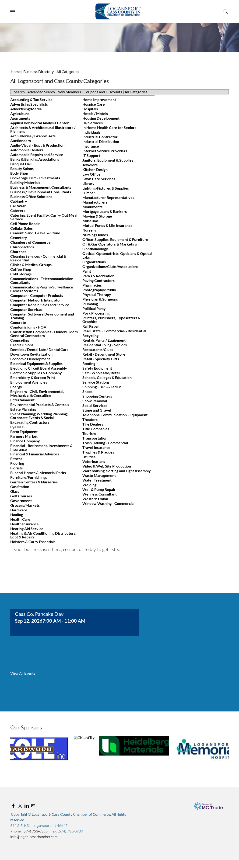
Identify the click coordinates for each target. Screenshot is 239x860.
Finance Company (25, 441)
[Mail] (33, 806)
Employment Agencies (28, 382)
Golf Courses (21, 496)
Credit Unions (21, 345)
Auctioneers (20, 140)
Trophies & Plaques (98, 452)
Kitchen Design (95, 169)
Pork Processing (95, 313)
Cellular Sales (21, 228)
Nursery (89, 230)
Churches (18, 251)
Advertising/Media (26, 109)
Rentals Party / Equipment (104, 340)
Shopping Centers (97, 396)
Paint (86, 271)
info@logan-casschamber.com (34, 836)
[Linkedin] (27, 806)
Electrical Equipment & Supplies (36, 363)
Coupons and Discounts (103, 92)
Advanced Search (41, 92)
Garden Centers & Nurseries (34, 482)
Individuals (91, 132)
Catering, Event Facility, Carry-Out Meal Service (43, 217)
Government (21, 500)
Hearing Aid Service (26, 528)
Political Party (94, 308)
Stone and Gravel (96, 410)
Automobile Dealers (26, 150)
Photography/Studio (99, 290)
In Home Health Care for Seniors (109, 127)
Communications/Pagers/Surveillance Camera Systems (41, 289)
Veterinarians (93, 461)
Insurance (90, 146)
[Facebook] (13, 806)
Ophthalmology (95, 248)
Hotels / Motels (95, 113)
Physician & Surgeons (100, 299)
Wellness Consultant (99, 494)
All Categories (67, 71)
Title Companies (95, 429)
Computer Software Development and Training (42, 316)
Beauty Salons (22, 168)
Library (88, 183)
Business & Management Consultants (40, 187)
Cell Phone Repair (25, 223)
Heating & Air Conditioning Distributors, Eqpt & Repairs (43, 535)
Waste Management (99, 475)
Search (19, 92)
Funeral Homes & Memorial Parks (38, 472)
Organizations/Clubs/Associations (110, 266)
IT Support (91, 155)
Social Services (94, 405)
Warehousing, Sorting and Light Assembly (116, 470)
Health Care (20, 519)
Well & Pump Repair (99, 489)
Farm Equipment (24, 431)
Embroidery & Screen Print (32, 377)
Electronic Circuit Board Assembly (38, 368)
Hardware (18, 510)
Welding (89, 484)
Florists (16, 468)
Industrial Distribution (100, 141)
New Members (69, 92)
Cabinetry (18, 201)
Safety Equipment (97, 368)
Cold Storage (21, 274)
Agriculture (19, 113)
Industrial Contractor (100, 137)
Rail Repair (91, 326)
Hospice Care (93, 104)
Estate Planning (23, 409)
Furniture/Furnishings (28, 477)
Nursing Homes (95, 234)
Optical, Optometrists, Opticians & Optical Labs (117, 255)
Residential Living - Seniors (104, 345)
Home (16, 71)
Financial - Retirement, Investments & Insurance (41, 447)
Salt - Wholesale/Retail (101, 373)
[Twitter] (20, 806)
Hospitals (90, 109)
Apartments (20, 118)
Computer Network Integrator (35, 300)
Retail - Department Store (103, 354)
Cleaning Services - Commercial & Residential (38, 258)
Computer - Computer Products (36, 295)
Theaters (90, 419)
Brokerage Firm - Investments (35, 178)
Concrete (18, 322)
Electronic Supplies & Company (36, 373)
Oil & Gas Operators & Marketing (109, 244)
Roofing (88, 363)
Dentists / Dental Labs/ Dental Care (39, 349)
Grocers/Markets (25, 505)
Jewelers (90, 165)
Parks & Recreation (98, 276)
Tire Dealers (92, 424)
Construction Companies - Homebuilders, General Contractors (44, 333)
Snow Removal (94, 401)
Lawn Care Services (98, 179)
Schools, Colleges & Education (107, 377)
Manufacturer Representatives (108, 197)
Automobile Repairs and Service (36, 154)
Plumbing (90, 304)
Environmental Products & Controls (39, 404)
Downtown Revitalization (31, 354)
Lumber (88, 193)
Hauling (16, 514)
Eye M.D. (17, 427)
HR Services (92, 123)
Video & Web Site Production (106, 466)
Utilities (88, 456)
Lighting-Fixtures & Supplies (105, 188)
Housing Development (101, 118)
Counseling (19, 340)
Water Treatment (97, 480)
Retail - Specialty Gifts (100, 359)
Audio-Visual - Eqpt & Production (37, 145)
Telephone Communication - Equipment (115, 415)
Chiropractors (22, 247)
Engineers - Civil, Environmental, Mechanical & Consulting (37, 393)
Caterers (17, 210)
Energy (16, 387)
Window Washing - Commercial (108, 503)
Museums (90, 220)
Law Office (91, 174)
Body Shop (19, 173)
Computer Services (26, 309)
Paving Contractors (98, 280)
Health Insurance (24, 524)
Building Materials (25, 182)
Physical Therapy (96, 294)
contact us (73, 549)
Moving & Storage (97, 216)
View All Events (22, 673)
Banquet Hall (21, 164)
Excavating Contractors (29, 422)
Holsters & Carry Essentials (32, 541)
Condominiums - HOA (28, 327)
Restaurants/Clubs (97, 349)
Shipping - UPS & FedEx (101, 387)
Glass (14, 491)
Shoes (87, 391)
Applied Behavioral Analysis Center (39, 123)
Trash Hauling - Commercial (105, 442)
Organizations (94, 262)
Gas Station (19, 486)
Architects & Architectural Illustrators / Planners (42, 129)
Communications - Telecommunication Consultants (41, 280)
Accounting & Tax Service (31, 99)
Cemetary (18, 237)
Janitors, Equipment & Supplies (107, 160)
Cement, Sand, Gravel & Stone (35, 233)
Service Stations (95, 382)
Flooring (17, 463)
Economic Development (30, 359)
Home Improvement (99, 99)
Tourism (89, 433)
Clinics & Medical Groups (31, 264)
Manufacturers (95, 202)
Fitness (16, 458)
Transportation (94, 438)
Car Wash (18, 206)
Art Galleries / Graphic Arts (33, 136)
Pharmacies (92, 285)
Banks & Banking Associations (34, 159)
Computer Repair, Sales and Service (39, 304)
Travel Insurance (96, 447)
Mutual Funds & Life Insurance (107, 225)
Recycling (90, 335)
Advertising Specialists (29, 104)
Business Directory (38, 71)
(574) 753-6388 (35, 831)
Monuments (92, 207)
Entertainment (22, 400)
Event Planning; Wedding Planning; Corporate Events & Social (39, 416)
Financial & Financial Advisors (34, 454)
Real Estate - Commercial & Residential (114, 331)
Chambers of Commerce (30, 242)
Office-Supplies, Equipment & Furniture (115, 239)
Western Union (95, 498)
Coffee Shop (20, 269)
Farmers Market (24, 436)
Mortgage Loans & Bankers (104, 211)
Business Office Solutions (31, 196)
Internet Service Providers (104, 151)
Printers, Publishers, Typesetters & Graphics (111, 320)
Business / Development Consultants (40, 192)
